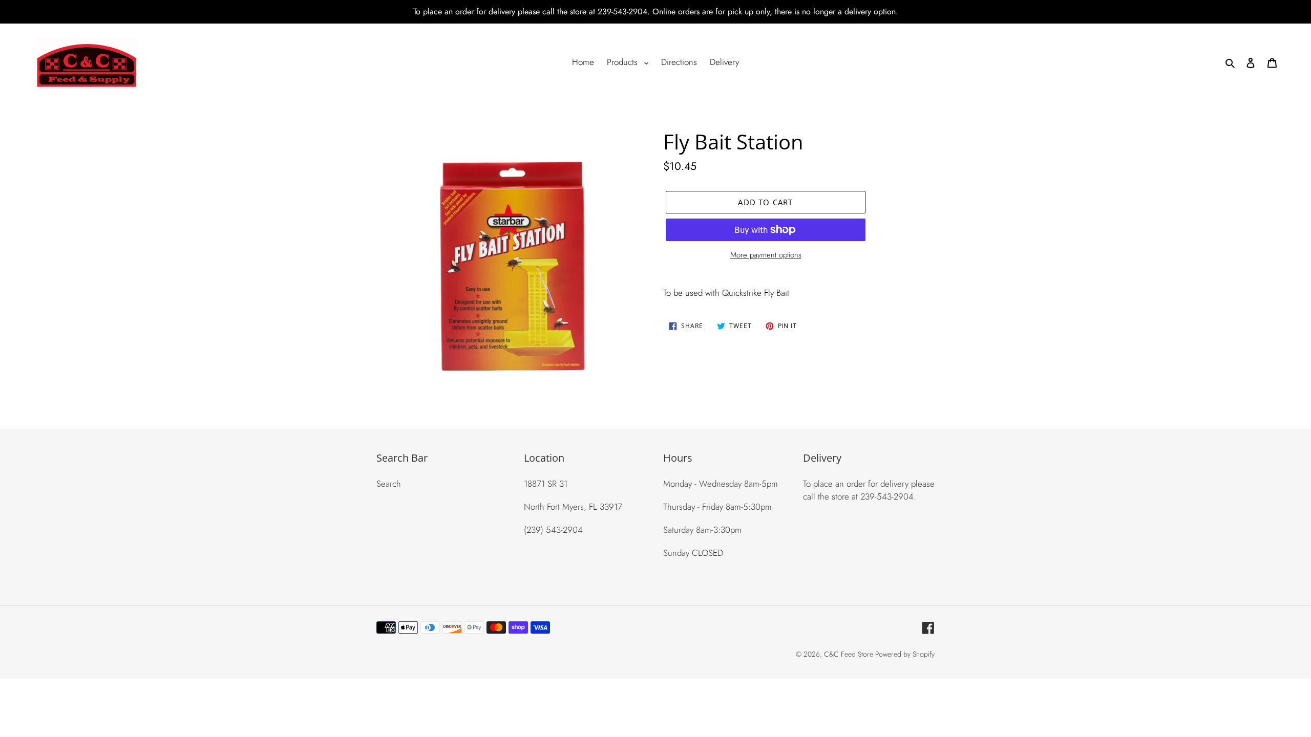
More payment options (765, 255)
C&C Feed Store (849, 654)
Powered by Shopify (905, 654)
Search (388, 484)
